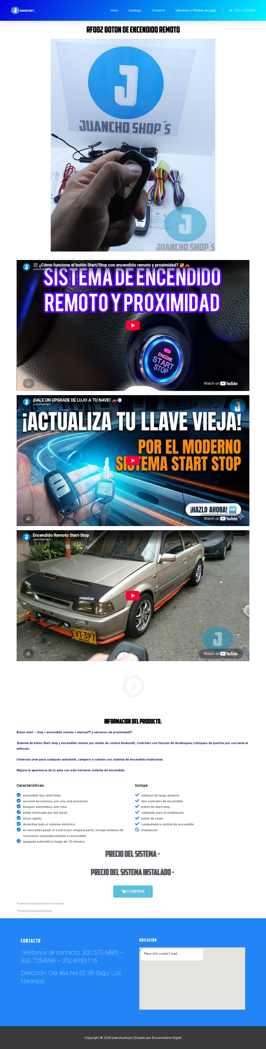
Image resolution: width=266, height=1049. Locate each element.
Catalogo (134, 10)
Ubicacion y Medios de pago (195, 10)
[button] (133, 891)
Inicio (114, 10)
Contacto (158, 10)
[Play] (133, 686)
